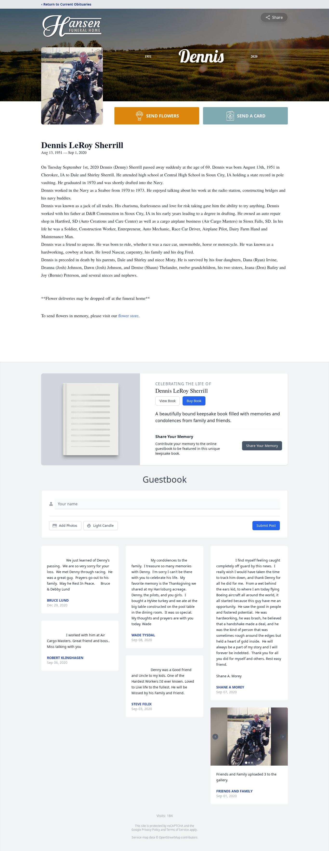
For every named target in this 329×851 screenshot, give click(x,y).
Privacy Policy (151, 830)
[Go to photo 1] (246, 763)
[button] (249, 736)
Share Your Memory (262, 445)
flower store (128, 315)
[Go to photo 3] (252, 763)
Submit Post (266, 525)
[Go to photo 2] (249, 763)
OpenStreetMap (169, 837)
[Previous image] (215, 737)
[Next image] (283, 737)
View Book (167, 400)
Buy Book (194, 400)
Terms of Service (177, 830)
